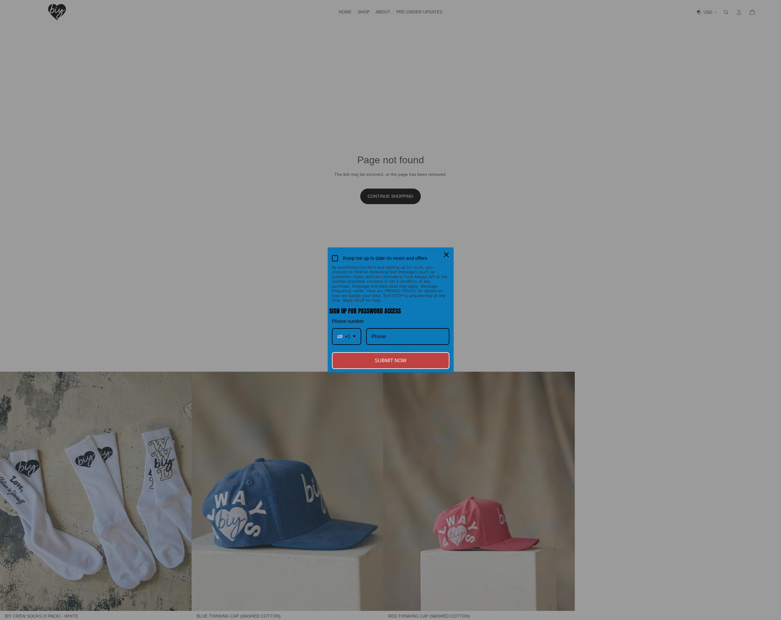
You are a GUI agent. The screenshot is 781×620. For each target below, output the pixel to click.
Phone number (348, 321)
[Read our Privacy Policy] (448, 267)
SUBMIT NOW (390, 360)
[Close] (446, 254)
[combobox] (346, 336)
